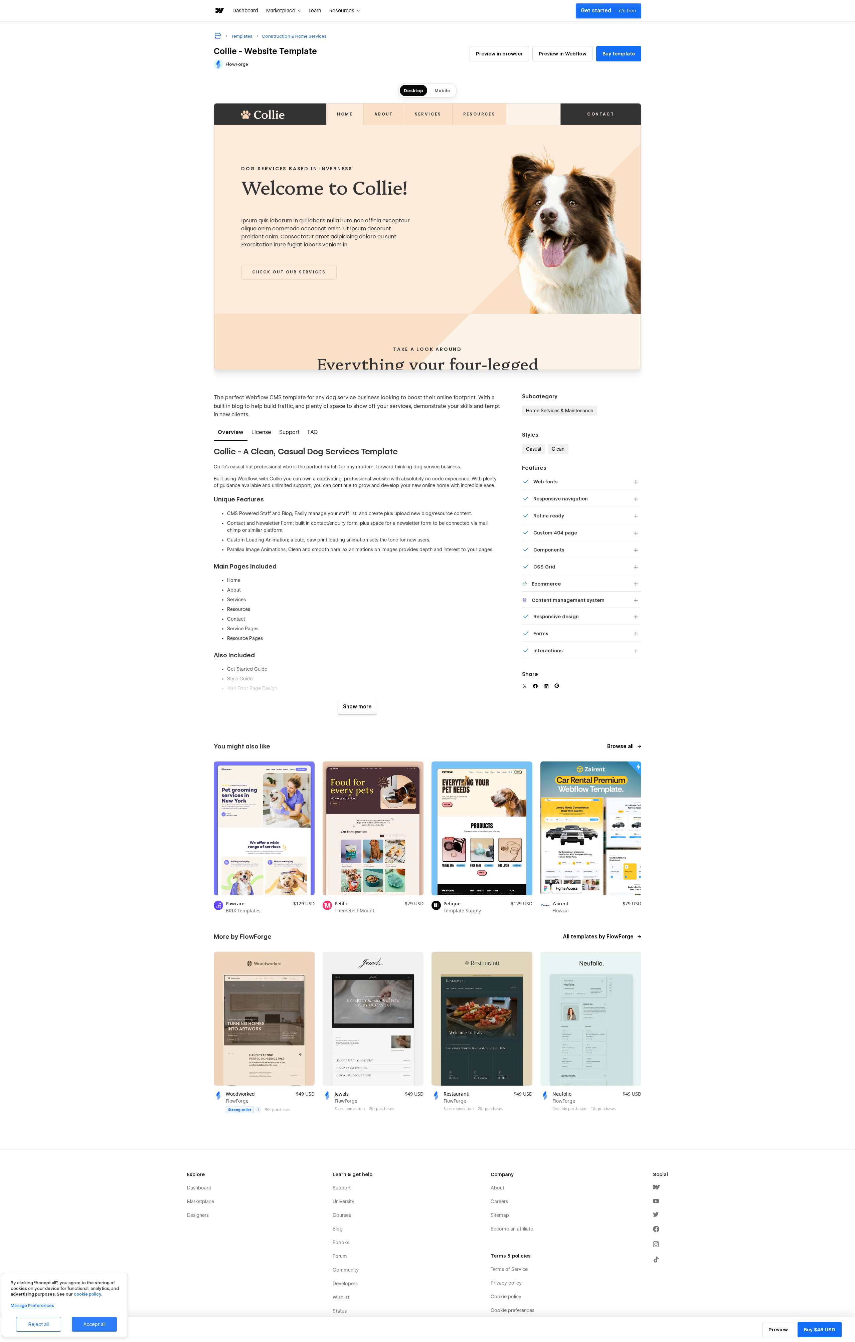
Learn (315, 11)
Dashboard (245, 11)
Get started (608, 11)
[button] (283, 10)
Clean (558, 449)
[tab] (230, 432)
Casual (533, 449)
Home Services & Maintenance (559, 410)
